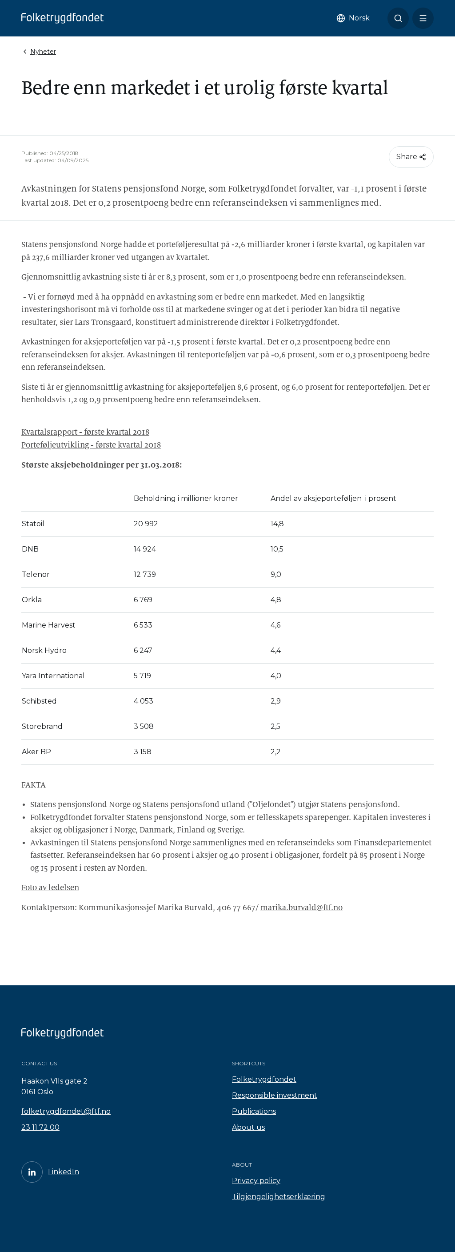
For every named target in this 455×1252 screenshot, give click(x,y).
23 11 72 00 (40, 1127)
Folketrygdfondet (264, 1079)
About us (248, 1127)
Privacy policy (256, 1180)
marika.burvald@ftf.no (301, 908)
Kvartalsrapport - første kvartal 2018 (85, 432)
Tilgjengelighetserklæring (278, 1196)
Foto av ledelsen (50, 888)
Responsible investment (274, 1095)
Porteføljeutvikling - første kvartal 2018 (91, 445)
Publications (254, 1111)
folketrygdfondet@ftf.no (66, 1111)
